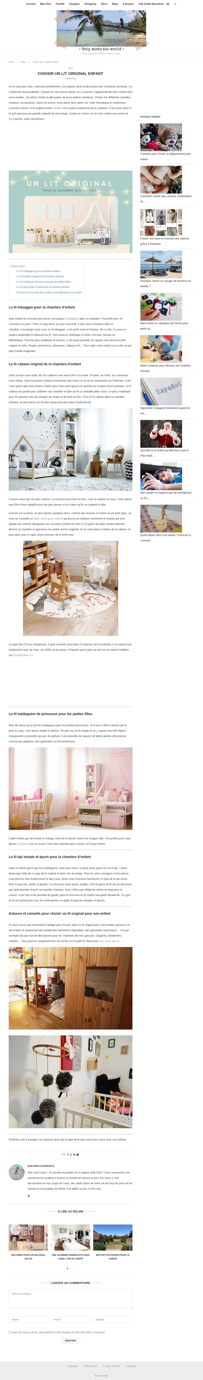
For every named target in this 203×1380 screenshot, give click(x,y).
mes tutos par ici (109, 941)
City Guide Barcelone (151, 4)
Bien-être (45, 4)
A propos (128, 4)
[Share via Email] (77, 1154)
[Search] (175, 4)
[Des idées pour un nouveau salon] (28, 1238)
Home (11, 62)
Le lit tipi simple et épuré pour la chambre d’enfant (44, 287)
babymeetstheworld (41, 1166)
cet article (23, 843)
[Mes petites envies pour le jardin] (112, 1238)
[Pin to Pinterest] (74, 1154)
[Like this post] (64, 1154)
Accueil (30, 4)
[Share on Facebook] (68, 1154)
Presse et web (111, 1366)
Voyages (74, 4)
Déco (104, 4)
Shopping (90, 4)
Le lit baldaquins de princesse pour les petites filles (45, 281)
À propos (72, 1366)
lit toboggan (72, 318)
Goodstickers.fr (22, 655)
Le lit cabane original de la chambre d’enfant (41, 276)
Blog (115, 4)
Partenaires (90, 1366)
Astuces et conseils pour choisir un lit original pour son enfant (50, 292)
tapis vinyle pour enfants (48, 518)
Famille (60, 4)
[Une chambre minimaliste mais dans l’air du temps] (70, 1238)
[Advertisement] (70, 147)
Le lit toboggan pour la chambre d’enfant (39, 271)
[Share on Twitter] (71, 1154)
